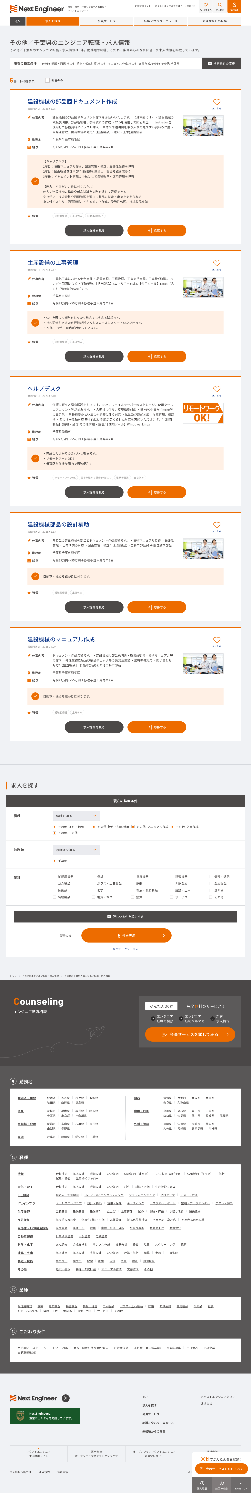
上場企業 (209, 1348)
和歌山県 (183, 1102)
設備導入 (96, 1211)
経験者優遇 (121, 1348)
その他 (22, 1269)
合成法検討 (80, 1244)
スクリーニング (165, 1244)
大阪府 (196, 1098)
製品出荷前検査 (137, 1220)
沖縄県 (213, 1128)
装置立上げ (157, 1228)
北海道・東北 (27, 1098)
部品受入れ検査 (66, 1220)
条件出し (79, 1228)
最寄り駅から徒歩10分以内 (91, 1348)
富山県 (65, 1124)
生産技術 (24, 1211)
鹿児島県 (197, 1128)
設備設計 (79, 1211)
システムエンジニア (142, 1195)
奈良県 (167, 1102)
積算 (147, 1253)
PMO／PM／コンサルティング (104, 1195)
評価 (135, 1244)
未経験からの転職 (214, 21)
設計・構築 (94, 1203)
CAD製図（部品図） (200, 1174)
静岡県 (65, 1137)
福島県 (79, 1102)
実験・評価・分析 (112, 1228)
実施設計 (96, 1253)
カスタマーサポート (163, 1203)
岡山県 (196, 1111)
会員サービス (107, 21)
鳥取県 (167, 1111)
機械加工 (61, 1261)
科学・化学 (25, 1244)
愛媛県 (210, 1115)
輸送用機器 (25, 1306)
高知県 (224, 1115)
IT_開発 (23, 1195)
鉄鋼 (151, 1306)
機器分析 (121, 1244)
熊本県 (210, 1124)
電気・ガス (84, 1311)
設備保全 (195, 1211)
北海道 (51, 1098)
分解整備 (101, 1236)
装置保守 (175, 1228)
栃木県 (65, 1111)
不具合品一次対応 (164, 1220)
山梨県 (51, 1128)
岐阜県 (51, 1137)
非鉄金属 (165, 1306)
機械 (21, 1174)
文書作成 (133, 1269)
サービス (103, 1311)
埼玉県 (93, 1111)
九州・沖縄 (141, 1124)
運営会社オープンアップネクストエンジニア (96, 1454)
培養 (147, 1244)
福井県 (93, 1124)
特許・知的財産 (86, 1269)
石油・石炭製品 (28, 1311)
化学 (211, 1306)
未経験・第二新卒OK (147, 1348)
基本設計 (79, 1174)
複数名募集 (174, 1348)
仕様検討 (61, 1174)
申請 (158, 1253)
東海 (21, 1137)
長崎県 (196, 1124)
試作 (127, 1187)
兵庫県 (210, 1098)
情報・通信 (90, 1306)
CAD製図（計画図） (137, 1174)
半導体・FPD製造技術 (33, 1228)
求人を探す (53, 21)
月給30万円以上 (28, 1348)
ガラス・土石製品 (131, 1306)
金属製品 (182, 1306)
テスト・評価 (189, 1195)
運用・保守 (114, 1203)
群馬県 (79, 1111)
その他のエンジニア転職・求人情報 (40, 976)
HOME (17, 21)
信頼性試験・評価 (93, 1220)
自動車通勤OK (27, 1352)
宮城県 (93, 1098)
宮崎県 (181, 1128)
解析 (222, 1174)
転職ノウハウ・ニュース (161, 21)
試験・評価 (63, 1178)
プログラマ (167, 1195)
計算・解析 (131, 1253)
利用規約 (44, 1472)
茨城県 (51, 1111)
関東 (21, 1111)
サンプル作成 (101, 1244)
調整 (101, 1261)
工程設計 (61, 1211)
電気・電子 (25, 1187)
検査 (135, 1261)
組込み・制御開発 (67, 1195)
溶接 (112, 1261)
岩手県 (79, 1098)
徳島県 (181, 1115)
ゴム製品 (108, 1306)
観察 (183, 1244)
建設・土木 (50, 1311)
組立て (77, 1261)
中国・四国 (141, 1111)
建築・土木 (25, 1253)
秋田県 (51, 1102)
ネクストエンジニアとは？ (169, 6)
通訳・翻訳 (63, 1269)
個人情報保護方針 (20, 1472)
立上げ (111, 1211)
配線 (90, 1261)
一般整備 (84, 1236)
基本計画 (61, 1253)
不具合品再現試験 (193, 1220)
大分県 (167, 1128)
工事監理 (172, 1253)
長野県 (65, 1128)
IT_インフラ (26, 1203)
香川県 (196, 1115)
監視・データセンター (195, 1203)
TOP (145, 1397)
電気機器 (54, 1306)
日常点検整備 (64, 1236)
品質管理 (116, 1220)
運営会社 (191, 6)
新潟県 (51, 1124)
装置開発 (61, 1228)
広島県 (210, 1111)
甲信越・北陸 (27, 1124)
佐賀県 (181, 1124)
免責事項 (62, 1472)
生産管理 (127, 1211)
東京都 (65, 1115)
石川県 (79, 1124)
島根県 (181, 1111)
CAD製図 (113, 1174)
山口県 (167, 1115)
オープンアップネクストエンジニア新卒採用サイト (154, 1454)
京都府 (181, 1098)
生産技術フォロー (87, 1178)
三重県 (93, 1137)
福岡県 (167, 1124)
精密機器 (71, 1306)
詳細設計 (96, 1174)
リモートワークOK (56, 1348)
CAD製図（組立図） (169, 1174)
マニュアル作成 (111, 1269)
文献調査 (61, 1244)
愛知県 (79, 1137)
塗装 (123, 1261)
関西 (137, 1098)
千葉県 (51, 1115)
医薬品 (198, 1306)
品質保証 (24, 1220)
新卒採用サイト (143, 6)
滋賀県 (167, 1098)
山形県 (65, 1102)
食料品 (67, 1311)
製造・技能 (25, 1261)
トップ (13, 976)
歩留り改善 (176, 1211)
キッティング (135, 1203)
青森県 (65, 1098)
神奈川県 (81, 1115)
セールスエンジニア (69, 1203)
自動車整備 (25, 1236)
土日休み (192, 1348)
